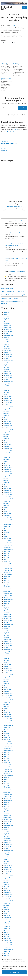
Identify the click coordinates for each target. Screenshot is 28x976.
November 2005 (8, 821)
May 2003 (6, 884)
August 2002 (7, 903)
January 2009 (7, 742)
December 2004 (8, 844)
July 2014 (6, 603)
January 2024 (7, 373)
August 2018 (7, 501)
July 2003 (6, 880)
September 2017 (8, 524)
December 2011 (8, 668)
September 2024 (8, 361)
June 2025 (6, 342)
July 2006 (6, 804)
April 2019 (6, 484)
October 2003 (7, 874)
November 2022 (8, 402)
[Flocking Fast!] (7, 69)
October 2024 (7, 358)
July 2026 (6, 314)
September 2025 (8, 335)
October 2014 (7, 597)
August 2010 (7, 702)
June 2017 (6, 530)
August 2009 (7, 727)
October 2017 (7, 522)
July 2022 (6, 411)
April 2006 (6, 811)
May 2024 (6, 365)
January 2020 (7, 469)
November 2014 (8, 595)
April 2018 (6, 509)
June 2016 (6, 555)
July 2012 (6, 654)
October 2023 (7, 379)
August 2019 (7, 476)
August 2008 (7, 752)
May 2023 (6, 390)
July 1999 (6, 930)
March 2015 (7, 587)
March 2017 (7, 536)
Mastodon (9, 132)
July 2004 (6, 855)
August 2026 (7, 312)
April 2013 (6, 635)
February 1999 (7, 938)
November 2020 (8, 451)
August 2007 (7, 777)
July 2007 (6, 779)
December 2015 (8, 568)
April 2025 (6, 346)
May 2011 (6, 683)
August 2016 (7, 551)
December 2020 (8, 448)
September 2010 (8, 700)
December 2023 (8, 375)
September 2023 (8, 381)
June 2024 (6, 363)
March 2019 (7, 486)
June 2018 (6, 505)
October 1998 (7, 947)
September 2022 (8, 407)
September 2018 (8, 499)
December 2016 (8, 543)
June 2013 (6, 631)
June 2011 (6, 681)
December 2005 (8, 819)
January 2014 (7, 616)
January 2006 (7, 817)
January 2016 (7, 566)
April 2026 (6, 321)
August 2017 (7, 526)
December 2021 (8, 425)
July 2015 (6, 578)
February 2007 (7, 790)
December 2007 (8, 769)
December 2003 (8, 869)
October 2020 (7, 453)
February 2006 (7, 815)
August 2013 (7, 626)
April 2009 (6, 735)
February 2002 (7, 915)
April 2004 (6, 861)
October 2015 (7, 572)
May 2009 (6, 733)
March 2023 (7, 394)
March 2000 (7, 924)
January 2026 (7, 327)
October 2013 (7, 622)
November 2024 (8, 356)
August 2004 (7, 853)
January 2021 (7, 446)
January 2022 (7, 423)
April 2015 (6, 585)
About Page (9, 968)
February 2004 (7, 865)
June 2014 (6, 606)
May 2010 (6, 708)
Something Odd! (6, 7)
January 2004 (7, 867)
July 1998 (6, 953)
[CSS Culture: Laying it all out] (7, 84)
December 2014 (8, 593)
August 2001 (7, 922)
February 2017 (7, 539)
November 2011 (8, 670)
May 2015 (6, 582)
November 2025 (8, 331)
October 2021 (7, 428)
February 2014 (7, 614)
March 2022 (7, 419)
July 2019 (6, 478)
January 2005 (7, 842)
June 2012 (6, 656)
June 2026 (6, 317)
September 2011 (8, 675)
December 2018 (8, 492)
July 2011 (6, 679)
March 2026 (7, 323)
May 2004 (6, 859)
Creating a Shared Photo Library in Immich (13, 291)
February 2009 (7, 740)
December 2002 (8, 894)
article (13, 26)
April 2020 (6, 463)
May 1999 (6, 934)
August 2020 (7, 457)
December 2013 (8, 618)
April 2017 (6, 534)
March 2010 (7, 712)
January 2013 (7, 641)
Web (20, 115)
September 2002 (8, 901)
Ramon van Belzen (9, 233)
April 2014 (6, 610)
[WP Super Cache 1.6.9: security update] (19, 69)
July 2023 (6, 386)
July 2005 (6, 830)
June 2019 (6, 480)
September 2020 (8, 455)
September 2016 (8, 549)
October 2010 (7, 698)
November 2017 (8, 520)
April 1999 (6, 936)
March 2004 (7, 863)
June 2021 (6, 436)
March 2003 (7, 888)
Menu (25, 7)
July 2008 (6, 754)
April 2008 (6, 760)
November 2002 (8, 897)
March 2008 (7, 763)
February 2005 (7, 840)
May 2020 (6, 461)
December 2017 (8, 518)
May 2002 (6, 909)
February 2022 (7, 421)
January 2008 (7, 767)
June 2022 (6, 413)
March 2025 (7, 348)
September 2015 (8, 574)
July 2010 (6, 704)
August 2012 (7, 652)
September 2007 (8, 775)
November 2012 (8, 645)
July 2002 (6, 905)
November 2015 (8, 570)
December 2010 (8, 693)
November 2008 (8, 746)
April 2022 (6, 417)
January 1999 (7, 941)
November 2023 (8, 377)
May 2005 (6, 834)
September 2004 (8, 850)
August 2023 (7, 384)
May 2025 (6, 344)
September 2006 (8, 800)
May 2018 (6, 507)
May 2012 (6, 658)
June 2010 (6, 706)
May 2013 (6, 633)
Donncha (5, 115)
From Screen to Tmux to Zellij (9, 298)
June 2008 (6, 756)
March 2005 (7, 838)
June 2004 (6, 857)
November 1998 (8, 945)
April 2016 (6, 559)
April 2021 (6, 440)
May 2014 (6, 608)
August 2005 (7, 827)
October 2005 (7, 823)
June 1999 (6, 932)
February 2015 (7, 589)
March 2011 (7, 687)
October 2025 (7, 333)
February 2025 (7, 350)
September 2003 (8, 876)
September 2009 (8, 725)
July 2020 (6, 459)
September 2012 (8, 649)
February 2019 (7, 488)
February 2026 (7, 325)
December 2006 (8, 794)
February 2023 (7, 396)
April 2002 (6, 911)
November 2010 (8, 696)
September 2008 (8, 750)
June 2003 (6, 882)
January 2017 (7, 541)
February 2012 (7, 664)
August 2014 (7, 601)
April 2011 (6, 685)
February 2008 (7, 765)
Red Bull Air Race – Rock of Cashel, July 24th (13, 295)
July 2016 (6, 553)
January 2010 (7, 716)
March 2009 (7, 737)
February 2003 (7, 890)
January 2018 (7, 515)
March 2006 (7, 813)
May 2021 (6, 438)
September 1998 (8, 949)
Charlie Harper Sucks (7, 288)
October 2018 (7, 497)
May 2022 (6, 415)
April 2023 (6, 392)
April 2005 (6, 836)
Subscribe (22, 108)
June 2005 (6, 832)
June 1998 (6, 955)
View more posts (17, 132)
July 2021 (6, 434)
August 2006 (7, 802)
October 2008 (7, 748)
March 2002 (7, 913)
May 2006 (6, 809)
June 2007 (6, 781)
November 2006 (8, 796)
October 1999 (7, 926)
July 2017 (6, 528)
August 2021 (7, 432)
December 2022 (8, 400)
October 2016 (7, 547)
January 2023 (7, 398)
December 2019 (8, 472)
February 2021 (7, 444)
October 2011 (7, 673)
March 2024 (7, 369)
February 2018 (7, 513)
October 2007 (7, 773)
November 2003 (8, 871)
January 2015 (7, 591)
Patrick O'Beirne (8, 220)
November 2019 (8, 474)
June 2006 (6, 807)
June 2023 (6, 388)
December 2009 (8, 719)
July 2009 (6, 729)
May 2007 (6, 783)
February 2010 (7, 714)
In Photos (15, 130)
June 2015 (6, 580)
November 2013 (8, 620)
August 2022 (7, 409)
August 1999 (7, 928)
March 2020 (7, 465)
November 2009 (8, 721)
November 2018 (8, 495)
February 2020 (7, 467)
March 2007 (7, 788)
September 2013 (8, 624)
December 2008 (8, 744)
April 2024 (6, 367)
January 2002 (7, 917)
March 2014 (7, 612)
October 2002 (7, 899)
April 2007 (6, 786)
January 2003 (7, 892)
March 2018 (7, 511)
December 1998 (8, 943)
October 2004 (7, 848)
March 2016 (7, 562)
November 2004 (8, 846)
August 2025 (7, 338)
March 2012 (7, 662)
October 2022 (7, 405)
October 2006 (7, 798)
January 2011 (7, 691)
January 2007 (7, 792)
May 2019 (6, 482)
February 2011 (7, 689)
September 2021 (8, 430)
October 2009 (7, 723)
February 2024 (7, 371)
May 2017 (6, 532)
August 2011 (7, 677)
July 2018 (6, 503)
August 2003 (7, 878)
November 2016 (8, 545)
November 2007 (8, 771)
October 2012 (7, 647)
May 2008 (6, 758)
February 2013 (7, 639)
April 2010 (6, 710)
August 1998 (7, 951)
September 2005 (8, 825)
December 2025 (8, 329)
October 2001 (7, 920)
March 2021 (7, 442)
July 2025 (6, 340)
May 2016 (6, 557)
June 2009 (6, 731)
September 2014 (8, 599)
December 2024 (8, 354)
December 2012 (8, 643)
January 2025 (7, 352)
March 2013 (7, 637)
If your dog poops (18, 220)
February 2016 (7, 564)
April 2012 (6, 660)
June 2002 (6, 907)
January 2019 (7, 490)
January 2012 (7, 666)
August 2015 (7, 576)
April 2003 (6, 886)
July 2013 (6, 629)
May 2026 (6, 319)
